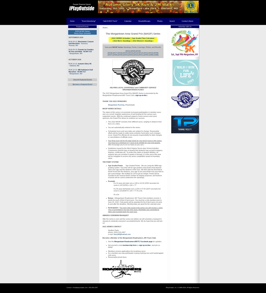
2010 (151, 53)
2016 (120, 53)
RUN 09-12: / (81, 43)
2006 (115, 55)
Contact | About (187, 21)
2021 (128, 51)
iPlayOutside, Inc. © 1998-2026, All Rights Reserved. (183, 287)
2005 (120, 55)
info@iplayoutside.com (80, 287)
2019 (138, 51)
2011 (146, 53)
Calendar (127, 21)
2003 (130, 55)
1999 (151, 55)
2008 (156, 53)
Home (72, 21)
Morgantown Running (116, 105)
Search (172, 21)
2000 (146, 55)
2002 (136, 55)
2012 (141, 53)
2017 (115, 53)
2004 (125, 55)
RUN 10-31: (81, 72)
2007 (110, 55)
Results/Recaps (144, 21)
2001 (141, 55)
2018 (110, 53)
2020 (133, 51)
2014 (130, 53)
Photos (160, 21)
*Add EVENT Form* (110, 21)
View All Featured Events (82, 80)
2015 (125, 53)
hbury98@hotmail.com (122, 234)
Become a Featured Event (82, 84)
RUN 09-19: (81, 51)
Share (105, 28)
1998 (156, 55)
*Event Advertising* (88, 21)
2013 (136, 53)
